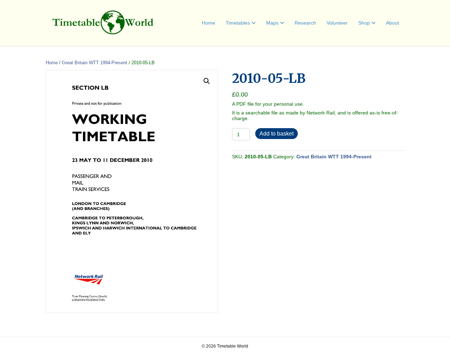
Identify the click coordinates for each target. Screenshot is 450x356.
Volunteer (337, 23)
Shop (364, 23)
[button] (206, 81)
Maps (272, 23)
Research (305, 23)
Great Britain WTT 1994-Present (94, 62)
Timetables (238, 23)
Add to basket (276, 134)
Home (208, 23)
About (392, 23)
